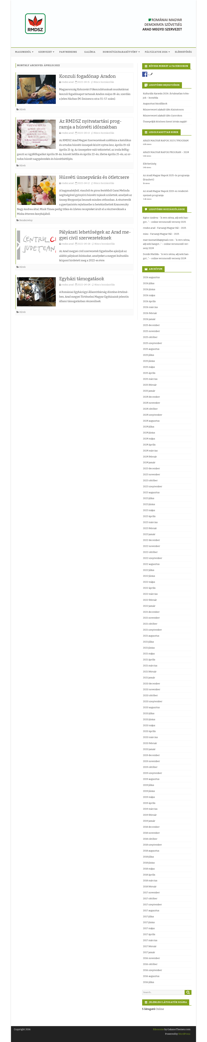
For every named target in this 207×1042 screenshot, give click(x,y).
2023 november (151, 474)
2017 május (149, 928)
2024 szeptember (152, 415)
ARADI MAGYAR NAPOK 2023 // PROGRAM (166, 140)
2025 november (151, 331)
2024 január (149, 462)
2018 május (149, 868)
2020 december (151, 683)
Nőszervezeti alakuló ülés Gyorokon (162, 115)
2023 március (150, 522)
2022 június (149, 576)
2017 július (148, 916)
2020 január (149, 749)
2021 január (149, 677)
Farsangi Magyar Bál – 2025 (171, 228)
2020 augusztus (151, 707)
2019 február (150, 815)
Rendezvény (26, 220)
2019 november (151, 761)
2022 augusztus (151, 564)
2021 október (150, 623)
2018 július (148, 856)
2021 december (151, 612)
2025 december (151, 325)
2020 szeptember (152, 701)
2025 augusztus (151, 349)
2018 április (149, 874)
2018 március (150, 880)
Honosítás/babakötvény (120, 52)
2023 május (149, 510)
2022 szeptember (152, 558)
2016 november (151, 958)
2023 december (151, 468)
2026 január (149, 319)
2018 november (151, 833)
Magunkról (23, 52)
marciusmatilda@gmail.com (158, 240)
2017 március (150, 940)
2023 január (149, 534)
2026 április (149, 301)
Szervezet (45, 52)
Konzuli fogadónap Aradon (87, 76)
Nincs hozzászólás (104, 82)
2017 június (149, 922)
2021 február (150, 671)
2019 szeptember (152, 773)
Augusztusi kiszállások (155, 103)
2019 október (150, 767)
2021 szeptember (152, 629)
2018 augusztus (151, 850)
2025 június (149, 361)
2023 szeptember (152, 486)
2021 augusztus (151, 635)
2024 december (151, 397)
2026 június (149, 289)
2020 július (148, 713)
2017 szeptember (152, 904)
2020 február (150, 743)
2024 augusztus (151, 421)
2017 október (150, 898)
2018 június (149, 862)
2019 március (150, 809)
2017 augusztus (151, 910)
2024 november (151, 403)
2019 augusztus (151, 779)
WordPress (184, 1034)
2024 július (148, 426)
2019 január (149, 821)
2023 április (149, 516)
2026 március (150, 307)
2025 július (148, 355)
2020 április (149, 731)
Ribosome (158, 1029)
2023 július (148, 498)
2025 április (149, 373)
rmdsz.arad (67, 82)
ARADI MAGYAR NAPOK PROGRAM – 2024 (166, 152)
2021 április (149, 659)
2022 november (151, 546)
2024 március (150, 450)
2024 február (150, 456)
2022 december (151, 540)
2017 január (149, 952)
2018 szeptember (152, 844)
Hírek (22, 109)
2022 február (150, 600)
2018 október (150, 839)
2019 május (149, 797)
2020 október (150, 695)
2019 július (148, 785)
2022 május (149, 582)
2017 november (151, 892)
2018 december (151, 827)
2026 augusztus (151, 277)
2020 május (149, 725)
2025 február (150, 385)
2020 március (150, 737)
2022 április (149, 588)
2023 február (150, 528)
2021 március (150, 665)
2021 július (148, 641)
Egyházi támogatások (81, 278)
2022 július (148, 570)
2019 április (149, 803)
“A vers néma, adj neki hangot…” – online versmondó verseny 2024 (166, 244)
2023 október (150, 480)
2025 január (149, 391)
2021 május (149, 653)
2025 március (150, 379)
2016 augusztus (151, 976)
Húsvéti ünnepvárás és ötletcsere (94, 177)
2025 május (149, 367)
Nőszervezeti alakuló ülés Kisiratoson (163, 109)
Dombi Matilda (151, 254)
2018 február (150, 886)
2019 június (149, 791)
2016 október (150, 964)
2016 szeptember (152, 970)
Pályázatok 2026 (156, 52)
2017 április (149, 934)
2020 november (151, 689)
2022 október (150, 552)
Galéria (89, 52)
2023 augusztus (151, 492)
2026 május (149, 295)
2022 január (149, 606)
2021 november (151, 617)
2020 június (149, 719)
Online (153, 1009)
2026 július (148, 283)
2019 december (151, 755)
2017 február (150, 946)
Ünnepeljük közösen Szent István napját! (165, 121)
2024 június (149, 432)
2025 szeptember (152, 343)
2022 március (150, 594)
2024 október (150, 409)
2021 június (149, 647)
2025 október (150, 337)
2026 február (150, 313)
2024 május (149, 438)
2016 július (148, 982)
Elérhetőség (183, 52)
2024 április (149, 444)
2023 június (149, 504)
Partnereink (68, 52)
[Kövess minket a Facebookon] (144, 74)
